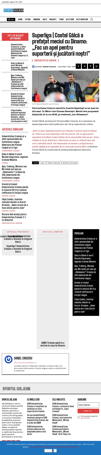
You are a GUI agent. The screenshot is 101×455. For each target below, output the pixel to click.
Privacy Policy (85, 418)
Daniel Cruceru (49, 67)
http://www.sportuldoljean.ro (25, 363)
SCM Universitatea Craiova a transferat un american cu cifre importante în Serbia (37, 407)
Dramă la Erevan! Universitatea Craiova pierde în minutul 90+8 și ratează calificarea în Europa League (19, 99)
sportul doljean (70, 163)
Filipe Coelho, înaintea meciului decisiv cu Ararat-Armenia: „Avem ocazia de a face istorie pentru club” (19, 115)
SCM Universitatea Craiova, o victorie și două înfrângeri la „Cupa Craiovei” (63, 407)
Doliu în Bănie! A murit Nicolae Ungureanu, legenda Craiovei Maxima (19, 66)
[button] (91, 19)
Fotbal (5, 163)
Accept (48, 451)
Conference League (11, 150)
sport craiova (54, 163)
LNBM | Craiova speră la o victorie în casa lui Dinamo (53, 344)
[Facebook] (78, 66)
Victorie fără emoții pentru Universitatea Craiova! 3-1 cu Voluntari (14, 217)
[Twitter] (84, 66)
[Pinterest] (90, 66)
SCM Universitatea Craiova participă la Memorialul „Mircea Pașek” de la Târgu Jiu (61, 430)
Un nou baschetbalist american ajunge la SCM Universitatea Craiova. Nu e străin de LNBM (37, 419)
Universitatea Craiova (12, 223)
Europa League (8, 196)
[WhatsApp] (96, 66)
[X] (97, 448)
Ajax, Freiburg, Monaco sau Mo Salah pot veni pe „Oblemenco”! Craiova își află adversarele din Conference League (19, 81)
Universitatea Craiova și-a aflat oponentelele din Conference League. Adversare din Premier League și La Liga (19, 51)
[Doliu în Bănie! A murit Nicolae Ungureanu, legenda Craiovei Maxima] (6, 65)
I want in (87, 411)
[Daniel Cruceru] (33, 66)
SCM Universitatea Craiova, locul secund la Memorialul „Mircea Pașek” (62, 419)
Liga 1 (43, 163)
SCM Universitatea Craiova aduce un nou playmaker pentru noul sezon (36, 430)
